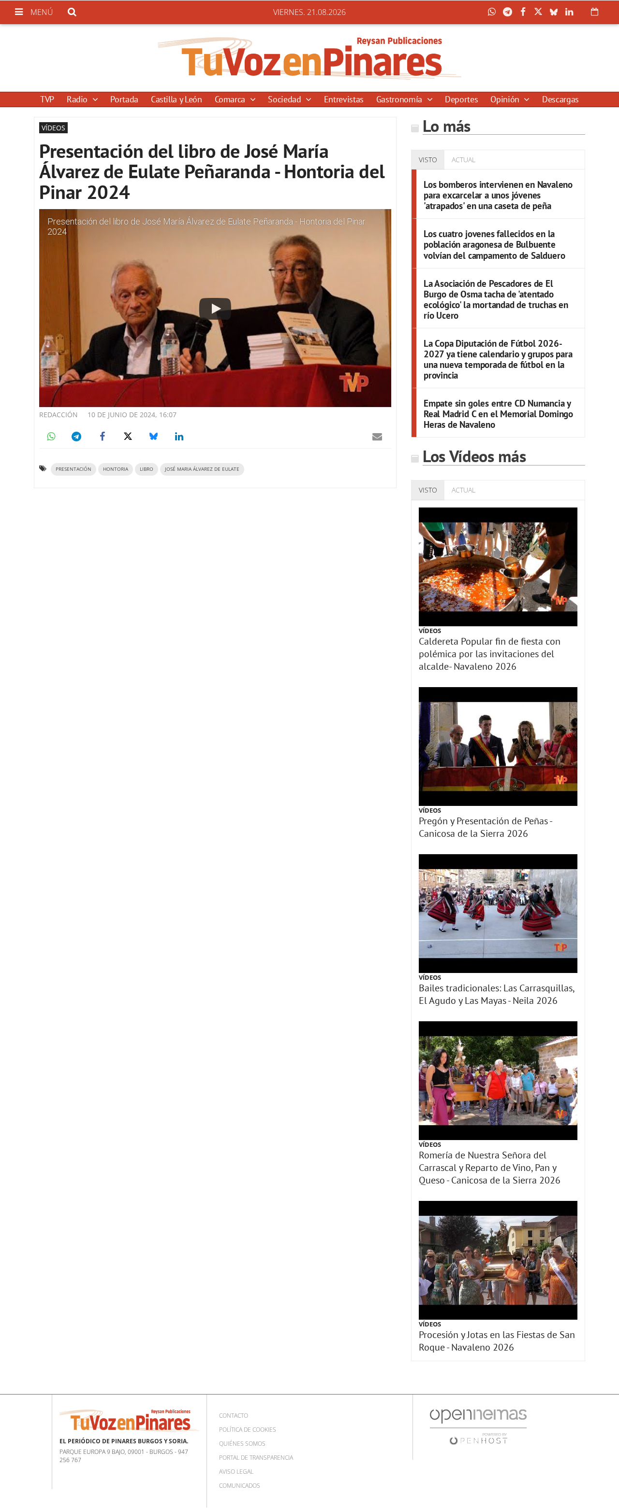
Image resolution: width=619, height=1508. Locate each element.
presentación (73, 469)
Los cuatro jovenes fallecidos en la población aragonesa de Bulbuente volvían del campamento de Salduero (494, 244)
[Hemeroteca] (594, 11)
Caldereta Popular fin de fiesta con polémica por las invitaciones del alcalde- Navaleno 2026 (489, 654)
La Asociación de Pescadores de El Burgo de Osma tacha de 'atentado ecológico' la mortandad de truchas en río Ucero (496, 299)
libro (146, 469)
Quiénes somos (242, 1443)
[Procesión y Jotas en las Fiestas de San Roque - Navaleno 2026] (498, 1260)
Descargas (560, 99)
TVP (47, 99)
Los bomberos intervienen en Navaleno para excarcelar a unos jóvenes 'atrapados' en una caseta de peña (498, 194)
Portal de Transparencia (256, 1457)
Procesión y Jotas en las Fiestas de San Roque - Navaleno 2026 (497, 1340)
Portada (124, 99)
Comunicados (239, 1485)
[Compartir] (494, 12)
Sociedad (285, 99)
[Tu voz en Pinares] (309, 58)
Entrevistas (344, 99)
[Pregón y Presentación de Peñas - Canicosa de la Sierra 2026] (498, 746)
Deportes (461, 99)
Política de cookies (247, 1429)
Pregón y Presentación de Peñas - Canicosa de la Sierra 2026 (485, 827)
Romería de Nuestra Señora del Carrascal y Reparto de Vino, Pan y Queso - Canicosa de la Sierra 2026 (489, 1167)
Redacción (58, 414)
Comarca (231, 99)
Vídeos (430, 630)
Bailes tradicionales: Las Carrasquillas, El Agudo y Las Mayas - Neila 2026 (496, 994)
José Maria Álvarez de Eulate (202, 469)
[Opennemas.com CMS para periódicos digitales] (478, 1426)
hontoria (115, 469)
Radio (78, 99)
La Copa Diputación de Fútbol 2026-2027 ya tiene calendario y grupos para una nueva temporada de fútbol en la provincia (498, 359)
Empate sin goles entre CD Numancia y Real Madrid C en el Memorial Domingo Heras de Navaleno (498, 413)
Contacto (233, 1415)
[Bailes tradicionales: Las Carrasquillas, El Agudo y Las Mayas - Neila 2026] (498, 913)
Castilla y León (176, 99)
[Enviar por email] (377, 436)
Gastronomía (400, 99)
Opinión (505, 99)
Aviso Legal (236, 1471)
